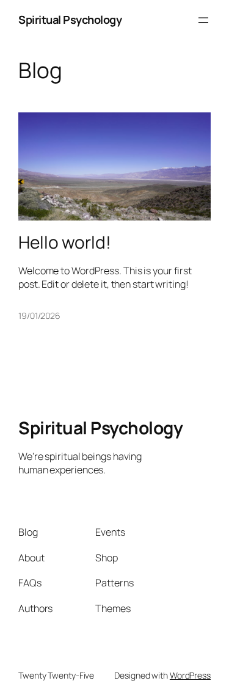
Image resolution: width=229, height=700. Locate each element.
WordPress (190, 675)
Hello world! (64, 242)
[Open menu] (203, 20)
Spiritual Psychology (70, 19)
